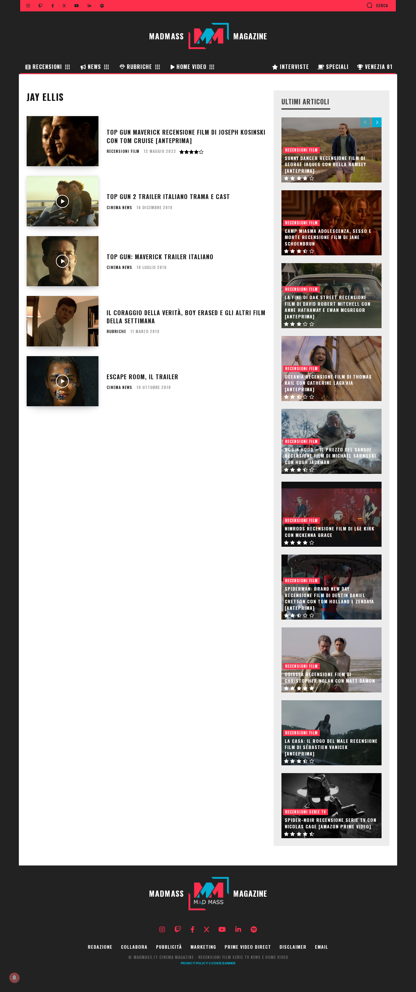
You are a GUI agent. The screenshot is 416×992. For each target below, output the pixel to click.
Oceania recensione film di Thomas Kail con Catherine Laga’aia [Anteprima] (328, 383)
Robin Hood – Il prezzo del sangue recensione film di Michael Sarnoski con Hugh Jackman (330, 455)
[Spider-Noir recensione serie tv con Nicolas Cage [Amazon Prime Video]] (331, 805)
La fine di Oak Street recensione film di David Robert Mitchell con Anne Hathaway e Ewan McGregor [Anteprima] (327, 307)
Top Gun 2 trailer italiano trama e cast (168, 196)
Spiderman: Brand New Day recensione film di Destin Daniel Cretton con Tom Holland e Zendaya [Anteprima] (329, 598)
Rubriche (116, 331)
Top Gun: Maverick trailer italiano (160, 256)
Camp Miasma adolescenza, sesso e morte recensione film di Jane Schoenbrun (328, 237)
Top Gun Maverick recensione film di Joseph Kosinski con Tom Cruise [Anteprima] (186, 136)
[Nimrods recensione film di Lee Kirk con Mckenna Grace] (331, 514)
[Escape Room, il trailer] (62, 381)
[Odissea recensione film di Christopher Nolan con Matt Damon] (331, 659)
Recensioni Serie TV (305, 811)
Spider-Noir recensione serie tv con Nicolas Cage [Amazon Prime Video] (330, 823)
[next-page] (377, 122)
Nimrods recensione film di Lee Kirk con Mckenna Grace (329, 531)
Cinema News (119, 207)
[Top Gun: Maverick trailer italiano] (62, 261)
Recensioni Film (123, 151)
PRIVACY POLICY (194, 963)
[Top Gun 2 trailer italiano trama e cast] (62, 201)
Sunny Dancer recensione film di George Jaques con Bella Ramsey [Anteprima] (325, 164)
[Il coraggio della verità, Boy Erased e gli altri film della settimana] (62, 321)
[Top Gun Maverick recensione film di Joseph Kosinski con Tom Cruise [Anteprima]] (62, 141)
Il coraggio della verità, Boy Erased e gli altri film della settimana (186, 316)
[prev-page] (365, 122)
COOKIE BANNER (222, 963)
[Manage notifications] (14, 977)
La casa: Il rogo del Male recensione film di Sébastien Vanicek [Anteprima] (331, 747)
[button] (377, 5)
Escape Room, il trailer (142, 376)
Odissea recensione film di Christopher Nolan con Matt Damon (330, 677)
